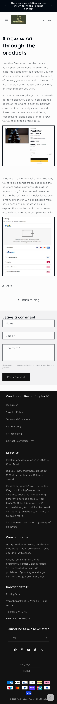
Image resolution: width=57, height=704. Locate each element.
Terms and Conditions (18, 419)
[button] (6, 19)
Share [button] (8, 285)
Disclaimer (12, 404)
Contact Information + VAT (21, 440)
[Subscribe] (45, 638)
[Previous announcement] (5, 6)
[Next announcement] (51, 6)
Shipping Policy (14, 412)
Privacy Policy (14, 433)
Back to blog (31, 300)
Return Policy (13, 426)
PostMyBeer (22, 699)
